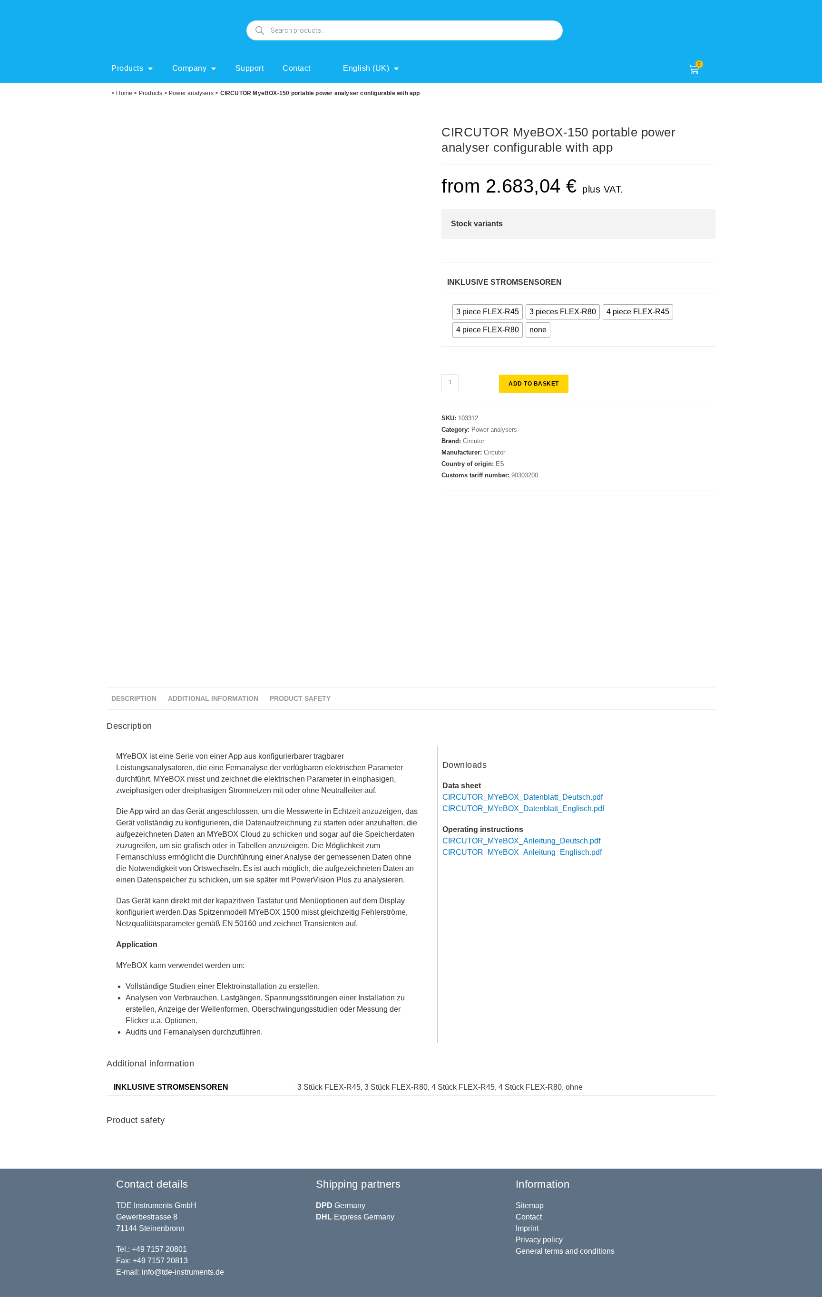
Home (124, 93)
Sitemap (530, 1205)
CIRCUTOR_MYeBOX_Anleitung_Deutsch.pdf (521, 841)
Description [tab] (134, 698)
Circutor (473, 441)
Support (249, 68)
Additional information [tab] (213, 698)
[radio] (487, 312)
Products (127, 68)
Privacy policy (539, 1240)
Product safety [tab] (300, 698)
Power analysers (191, 93)
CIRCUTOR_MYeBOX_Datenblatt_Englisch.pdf (523, 808)
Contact (297, 68)
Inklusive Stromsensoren (504, 282)
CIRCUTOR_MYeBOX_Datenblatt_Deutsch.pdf (522, 797)
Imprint (527, 1228)
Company (189, 68)
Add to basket (534, 383)
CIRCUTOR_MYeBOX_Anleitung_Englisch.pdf (522, 852)
